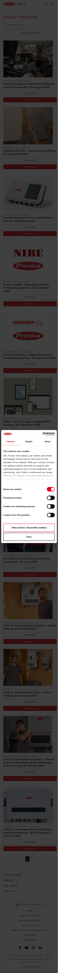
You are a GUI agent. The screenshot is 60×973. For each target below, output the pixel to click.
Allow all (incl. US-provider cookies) (29, 527)
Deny (29, 536)
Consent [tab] (10, 441)
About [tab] (48, 441)
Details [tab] (29, 441)
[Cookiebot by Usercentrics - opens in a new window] (42, 434)
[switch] (51, 498)
